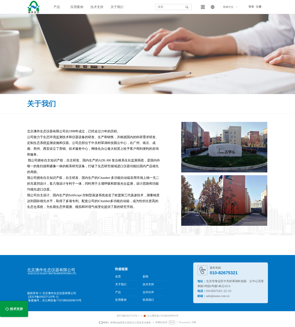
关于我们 (117, 7)
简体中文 (228, 6)
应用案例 (76, 7)
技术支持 (97, 7)
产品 (57, 7)
